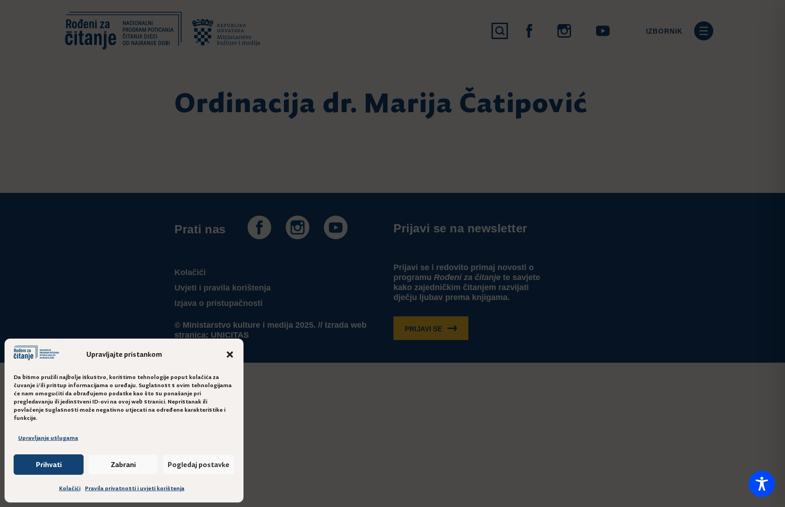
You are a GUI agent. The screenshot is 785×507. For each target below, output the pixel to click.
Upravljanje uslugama (48, 438)
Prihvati (49, 464)
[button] (229, 354)
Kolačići (69, 488)
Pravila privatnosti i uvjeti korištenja (134, 488)
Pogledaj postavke (198, 464)
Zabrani (123, 464)
